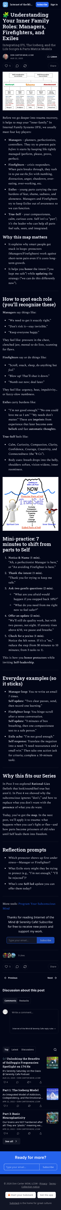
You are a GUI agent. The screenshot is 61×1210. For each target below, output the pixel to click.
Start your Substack (22, 1194)
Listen (54, 56)
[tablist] (17, 1000)
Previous (12, 977)
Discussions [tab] (27, 1049)
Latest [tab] (15, 1049)
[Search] (55, 1049)
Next (50, 977)
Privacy (43, 1183)
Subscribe (42, 4)
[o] (52, 1062)
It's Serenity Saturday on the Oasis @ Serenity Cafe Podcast (22, 1072)
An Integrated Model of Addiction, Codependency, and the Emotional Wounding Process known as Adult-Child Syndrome (22, 1096)
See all (9, 1141)
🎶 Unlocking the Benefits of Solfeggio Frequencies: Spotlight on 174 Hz (21, 1062)
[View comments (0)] (17, 66)
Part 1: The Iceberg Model (21, 1090)
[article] (30, 1070)
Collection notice (30, 1186)
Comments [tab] (10, 1000)
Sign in (54, 4)
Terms (52, 1183)
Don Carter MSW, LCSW (22, 55)
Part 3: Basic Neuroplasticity (14, 1116)
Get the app (46, 1194)
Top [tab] (6, 1049)
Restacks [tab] (24, 1000)
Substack (14, 1203)
